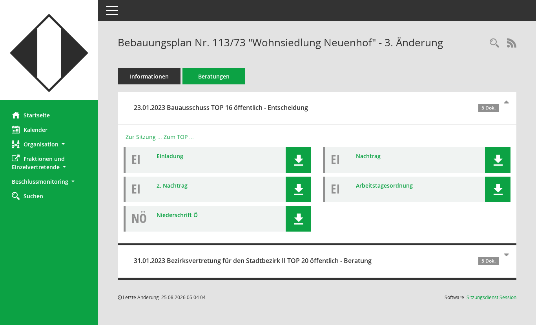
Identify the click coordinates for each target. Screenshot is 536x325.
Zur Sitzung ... (144, 137)
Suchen (33, 196)
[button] (49, 144)
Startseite (37, 115)
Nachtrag (368, 156)
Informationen (149, 76)
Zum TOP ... (179, 137)
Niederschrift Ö (177, 215)
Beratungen (214, 76)
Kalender (35, 129)
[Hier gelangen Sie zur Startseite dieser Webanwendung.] (49, 53)
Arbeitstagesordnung (384, 185)
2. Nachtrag (172, 185)
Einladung (170, 156)
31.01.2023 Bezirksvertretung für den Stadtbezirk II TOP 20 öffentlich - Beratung (315, 260)
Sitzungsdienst (491, 297)
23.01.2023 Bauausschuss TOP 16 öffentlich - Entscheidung (315, 107)
